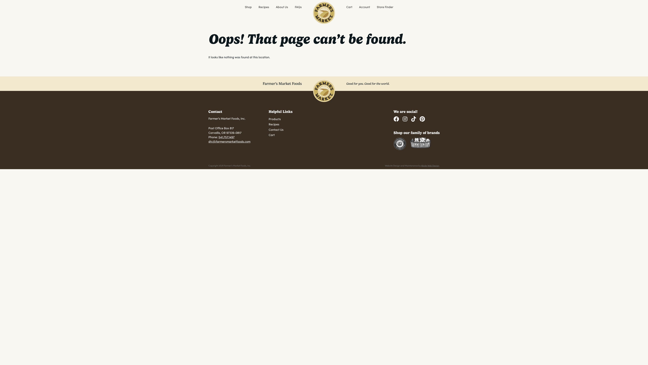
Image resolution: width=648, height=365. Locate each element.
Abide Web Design (430, 165)
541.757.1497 (227, 137)
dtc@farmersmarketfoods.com (229, 141)
